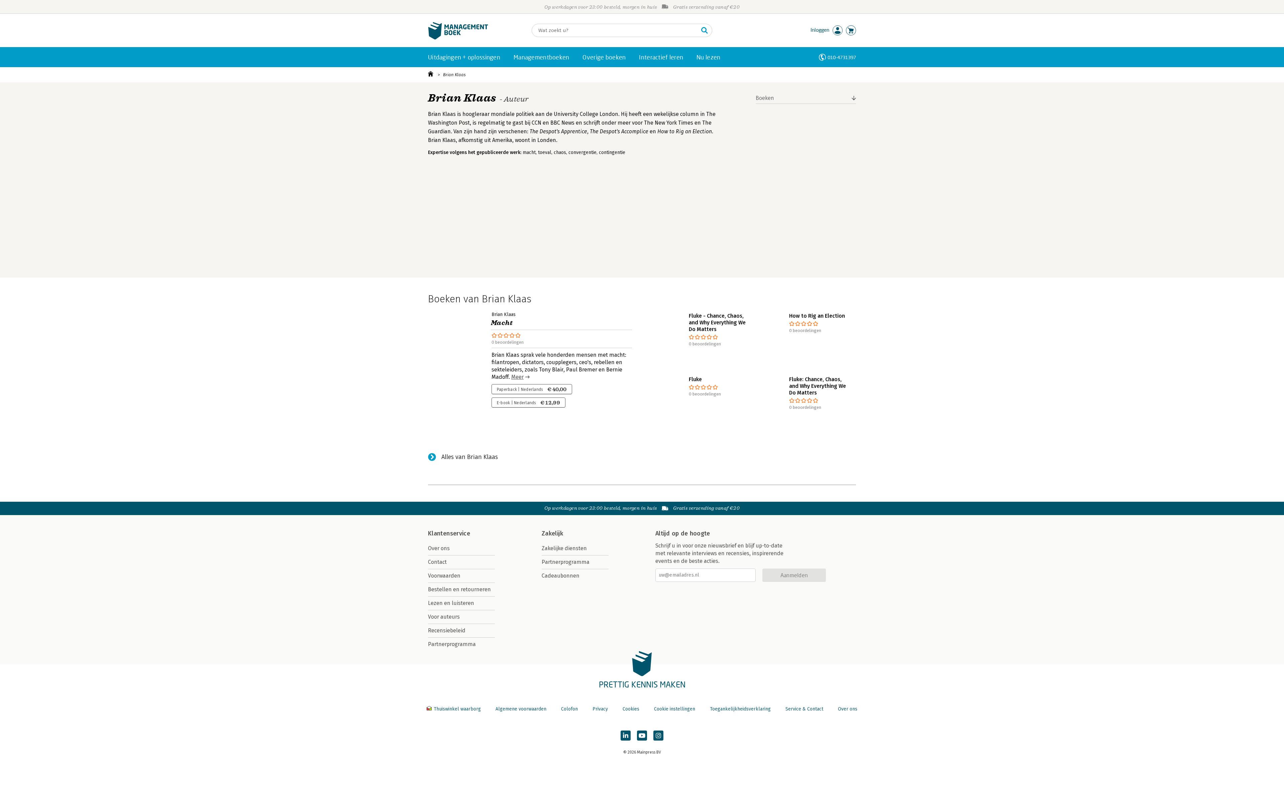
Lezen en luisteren (451, 603)
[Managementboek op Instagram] (658, 736)
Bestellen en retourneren (459, 589)
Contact (437, 562)
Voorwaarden (444, 576)
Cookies (631, 709)
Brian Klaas (454, 74)
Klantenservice (449, 533)
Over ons (439, 548)
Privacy (600, 709)
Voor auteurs (444, 617)
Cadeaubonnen (560, 576)
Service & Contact (804, 709)
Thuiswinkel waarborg (457, 709)
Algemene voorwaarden (521, 709)
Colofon (569, 709)
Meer (517, 377)
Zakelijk (552, 533)
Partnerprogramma (452, 644)
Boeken (765, 98)
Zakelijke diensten (564, 548)
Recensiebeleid (446, 630)
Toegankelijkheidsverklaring (740, 709)
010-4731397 (842, 57)
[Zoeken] (704, 30)
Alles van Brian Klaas (469, 457)
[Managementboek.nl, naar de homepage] (458, 38)
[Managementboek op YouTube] (642, 736)
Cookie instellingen (674, 709)
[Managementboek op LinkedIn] (626, 736)
